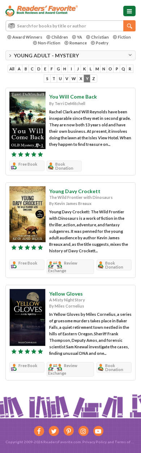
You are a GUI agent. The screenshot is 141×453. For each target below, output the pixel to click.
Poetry (102, 42)
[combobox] (70, 26)
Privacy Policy (94, 442)
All (11, 68)
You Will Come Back (73, 96)
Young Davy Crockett (75, 191)
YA (79, 37)
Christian (100, 37)
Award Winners (27, 37)
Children (59, 37)
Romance (78, 42)
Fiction (124, 37)
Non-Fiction (49, 42)
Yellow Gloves (66, 294)
